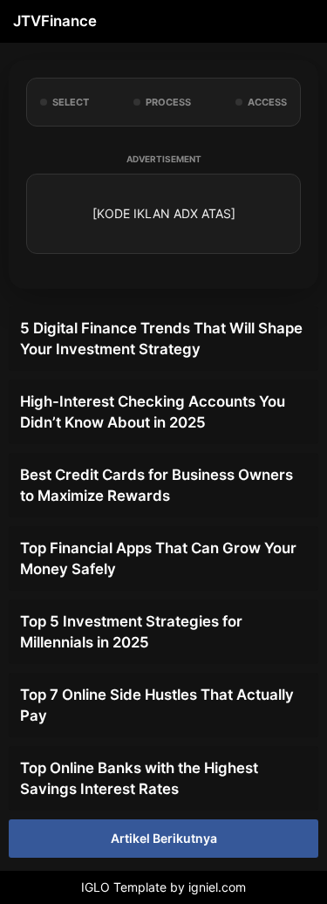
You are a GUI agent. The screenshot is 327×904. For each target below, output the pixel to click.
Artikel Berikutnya (164, 838)
